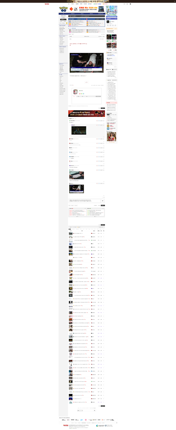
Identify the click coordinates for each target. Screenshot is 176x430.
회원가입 (61, 21)
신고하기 (96, 85)
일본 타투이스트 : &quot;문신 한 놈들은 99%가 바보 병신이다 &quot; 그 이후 (85, 298)
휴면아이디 (93, 233)
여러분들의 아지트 (77, 233)
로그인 (64, 19)
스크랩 (94, 85)
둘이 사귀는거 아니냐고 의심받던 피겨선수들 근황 (82, 364)
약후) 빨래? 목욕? (77, 274)
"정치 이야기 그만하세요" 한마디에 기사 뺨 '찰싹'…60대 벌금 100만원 (84, 309)
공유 (92, 85)
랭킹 (82, 96)
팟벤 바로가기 (61, 76)
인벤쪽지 (80, 93)
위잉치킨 (93, 340)
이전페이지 (95, 205)
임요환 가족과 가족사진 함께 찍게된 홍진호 (81, 350)
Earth (93, 333)
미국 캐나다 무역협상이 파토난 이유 (80, 267)
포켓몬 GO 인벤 (63, 15)
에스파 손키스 (77, 398)
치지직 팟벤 (61, 32)
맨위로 (99, 205)
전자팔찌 (93, 312)
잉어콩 (70, 36)
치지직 (60, 77)
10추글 (75, 227)
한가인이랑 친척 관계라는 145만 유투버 (80, 326)
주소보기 (70, 34)
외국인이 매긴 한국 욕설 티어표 (79, 381)
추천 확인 (102, 85)
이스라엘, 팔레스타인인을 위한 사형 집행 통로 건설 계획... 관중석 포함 (84, 250)
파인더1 (93, 357)
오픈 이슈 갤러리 (62, 65)
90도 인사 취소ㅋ (77, 305)
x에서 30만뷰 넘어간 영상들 (79, 271)
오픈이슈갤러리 (103, 34)
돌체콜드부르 (94, 274)
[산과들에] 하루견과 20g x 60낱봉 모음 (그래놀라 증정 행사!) (112, 107)
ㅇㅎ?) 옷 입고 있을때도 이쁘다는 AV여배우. (81, 367)
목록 (69, 205)
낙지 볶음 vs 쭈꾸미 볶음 (78, 236)
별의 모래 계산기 (62, 48)
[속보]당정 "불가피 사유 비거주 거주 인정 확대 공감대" (82, 357)
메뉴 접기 (98, 96)
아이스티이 (93, 381)
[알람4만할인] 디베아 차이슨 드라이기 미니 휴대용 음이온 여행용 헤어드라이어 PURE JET (112, 110)
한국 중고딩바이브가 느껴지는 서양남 (80, 340)
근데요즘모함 (94, 240)
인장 (74, 96)
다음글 (72, 205)
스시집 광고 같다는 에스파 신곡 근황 (80, 288)
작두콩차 (93, 295)
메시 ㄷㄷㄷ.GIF (77, 257)
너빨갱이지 (93, 264)
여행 (60, 81)
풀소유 (93, 267)
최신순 (75, 118)
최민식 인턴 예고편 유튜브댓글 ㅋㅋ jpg (80, 336)
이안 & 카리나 (77, 243)
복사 (72, 34)
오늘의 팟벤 (61, 68)
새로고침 (104, 118)
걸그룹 (60, 80)
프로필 (78, 96)
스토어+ (116, 28)
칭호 (86, 96)
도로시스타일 (94, 302)
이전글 (76, 205)
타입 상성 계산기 (62, 52)
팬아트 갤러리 (61, 43)
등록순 (73, 118)
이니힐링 (81, 93)
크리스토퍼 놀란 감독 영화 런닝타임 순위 (80, 360)
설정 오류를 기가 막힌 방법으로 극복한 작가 (81, 302)
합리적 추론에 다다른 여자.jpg (79, 333)
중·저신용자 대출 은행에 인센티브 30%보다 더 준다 (82, 240)
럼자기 (93, 288)
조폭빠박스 (93, 371)
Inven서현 (93, 257)
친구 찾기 (61, 40)
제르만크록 (93, 278)
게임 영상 (61, 84)
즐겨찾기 (79, 227)
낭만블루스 (93, 236)
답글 (103, 141)
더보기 (83, 93)
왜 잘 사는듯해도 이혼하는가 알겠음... (80, 312)
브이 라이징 (61, 87)
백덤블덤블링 (77, 374)
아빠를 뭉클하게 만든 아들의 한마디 (80, 343)
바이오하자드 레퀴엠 (62, 91)
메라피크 (93, 309)
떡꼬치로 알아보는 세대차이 (79, 319)
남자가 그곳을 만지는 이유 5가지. (79, 402)
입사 (93, 243)
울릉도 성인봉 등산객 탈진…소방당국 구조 (81, 281)
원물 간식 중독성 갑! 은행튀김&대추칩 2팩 (112, 104)
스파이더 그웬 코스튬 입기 (78, 388)
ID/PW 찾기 (65, 21)
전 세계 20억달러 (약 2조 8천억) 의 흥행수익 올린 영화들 (82, 371)
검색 (66, 23)
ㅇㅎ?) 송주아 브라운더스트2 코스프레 (80, 278)
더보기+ (85, 208)
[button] (78, 216)
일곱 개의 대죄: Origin (62, 88)
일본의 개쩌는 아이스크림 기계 (79, 329)
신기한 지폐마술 (77, 264)
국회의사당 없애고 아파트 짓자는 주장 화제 (81, 295)
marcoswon (93, 305)
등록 (102, 200)
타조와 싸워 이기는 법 (78, 395)
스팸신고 (99, 85)
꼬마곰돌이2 (94, 271)
